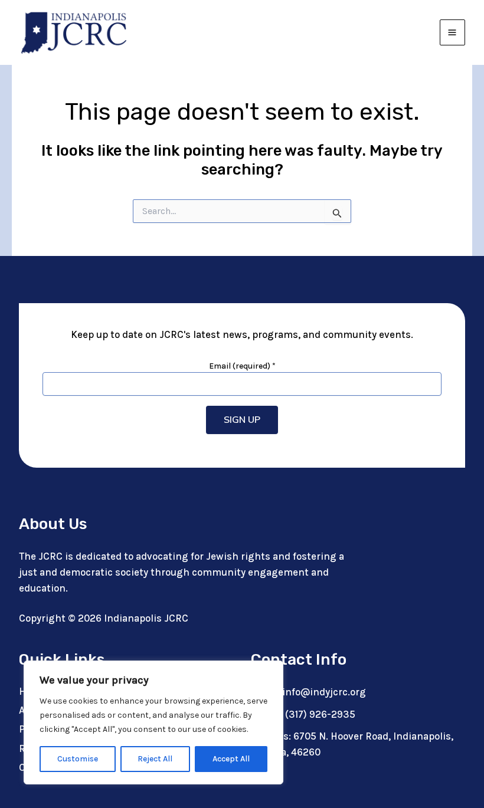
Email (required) (242, 366)
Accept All (231, 759)
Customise (77, 759)
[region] (153, 722)
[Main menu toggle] (453, 32)
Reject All (155, 759)
